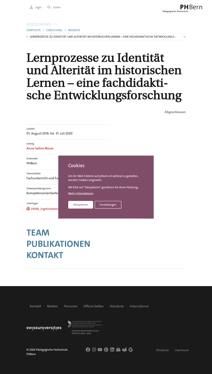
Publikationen (58, 243)
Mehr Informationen (80, 193)
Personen (71, 306)
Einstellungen (108, 205)
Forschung (39, 24)
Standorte (117, 306)
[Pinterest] (106, 349)
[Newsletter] (118, 349)
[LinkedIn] (112, 349)
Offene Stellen (93, 306)
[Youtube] (100, 349)
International (139, 306)
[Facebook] (88, 349)
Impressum (182, 350)
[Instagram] (94, 349)
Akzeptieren (80, 205)
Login (38, 7)
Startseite (33, 30)
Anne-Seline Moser (40, 148)
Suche (56, 7)
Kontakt (44, 255)
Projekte (74, 30)
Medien (52, 306)
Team (37, 232)
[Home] (182, 9)
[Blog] (124, 349)
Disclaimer (162, 350)
